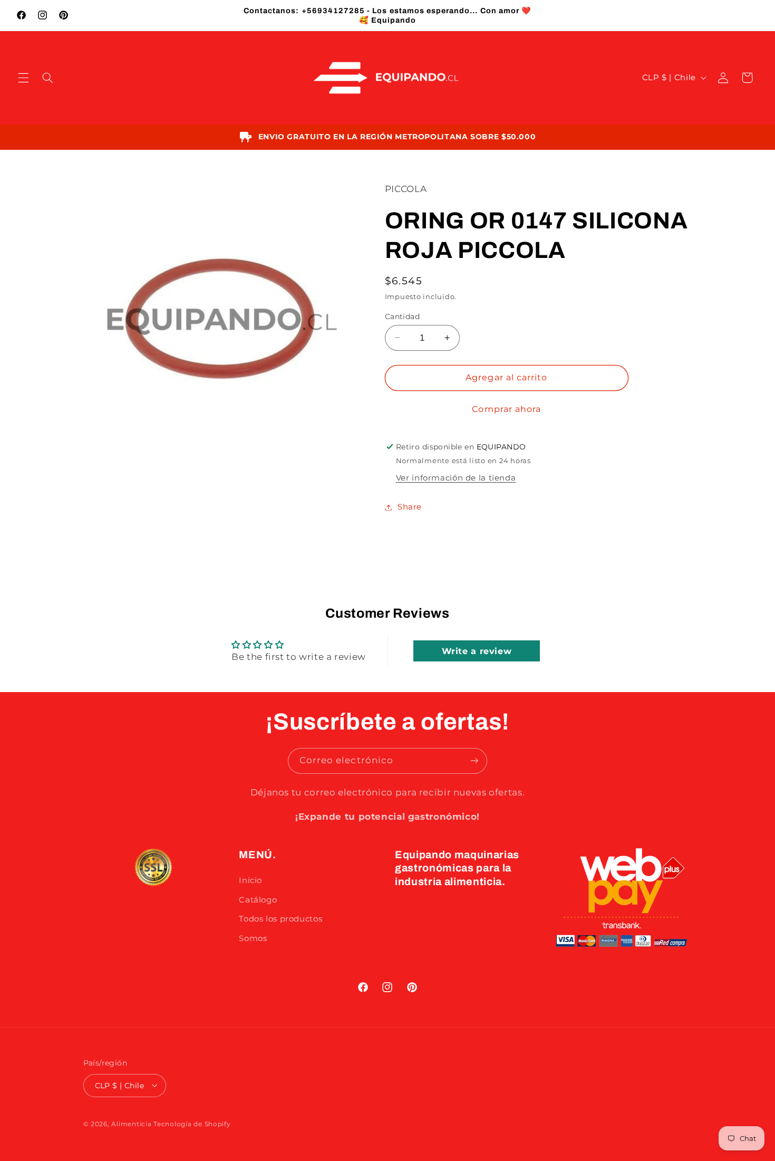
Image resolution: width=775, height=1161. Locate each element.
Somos (253, 938)
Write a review (477, 651)
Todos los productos (280, 919)
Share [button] (410, 507)
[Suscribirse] (474, 761)
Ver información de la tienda (456, 478)
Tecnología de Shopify (191, 1123)
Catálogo (258, 900)
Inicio (250, 880)
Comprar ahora (506, 409)
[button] (23, 77)
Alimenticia (131, 1123)
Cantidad (402, 316)
